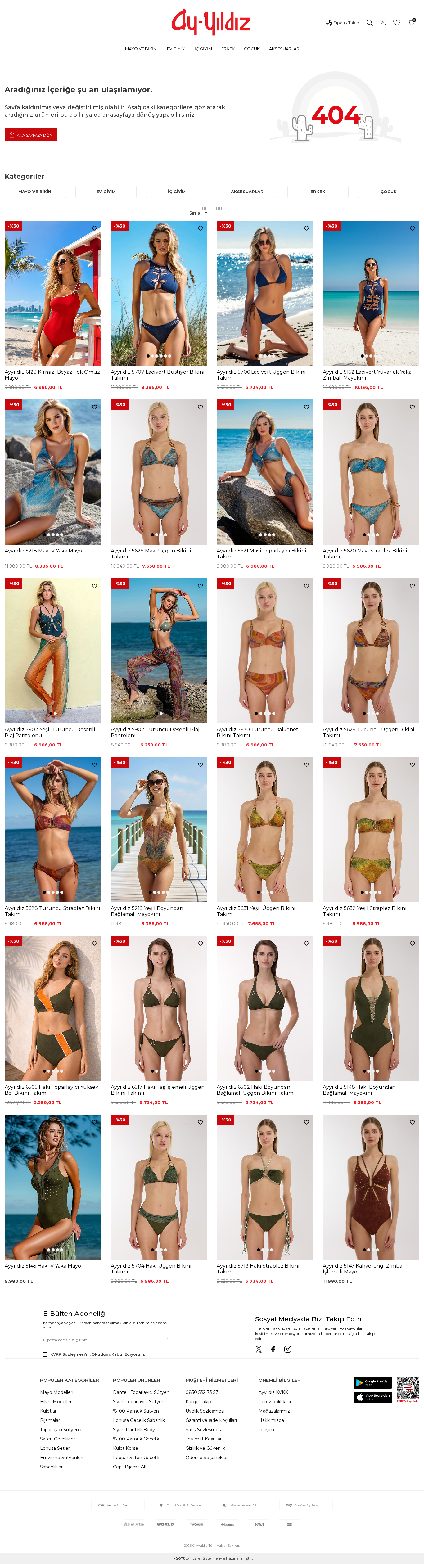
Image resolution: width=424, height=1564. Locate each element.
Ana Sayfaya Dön (34, 135)
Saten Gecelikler (57, 1439)
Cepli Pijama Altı (130, 1467)
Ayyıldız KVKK (273, 1392)
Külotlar (48, 1411)
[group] (53, 293)
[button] (48, 356)
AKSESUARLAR (284, 48)
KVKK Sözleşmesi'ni (70, 1354)
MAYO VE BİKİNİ (141, 48)
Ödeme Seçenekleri (207, 1457)
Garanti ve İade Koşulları (211, 1420)
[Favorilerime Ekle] (94, 228)
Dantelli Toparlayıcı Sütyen (141, 1392)
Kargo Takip (198, 1401)
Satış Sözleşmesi (204, 1429)
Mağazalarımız (274, 1411)
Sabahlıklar (51, 1467)
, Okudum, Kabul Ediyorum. (97, 1354)
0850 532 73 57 (202, 1392)
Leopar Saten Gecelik (136, 1457)
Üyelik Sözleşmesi (205, 1411)
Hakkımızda (271, 1420)
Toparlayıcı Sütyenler (62, 1429)
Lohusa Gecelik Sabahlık (139, 1420)
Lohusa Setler (55, 1448)
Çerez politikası (275, 1401)
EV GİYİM (176, 48)
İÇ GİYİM (203, 48)
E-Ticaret (194, 1558)
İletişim (266, 1429)
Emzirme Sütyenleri (61, 1457)
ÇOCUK (252, 48)
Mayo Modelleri (56, 1392)
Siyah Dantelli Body (134, 1429)
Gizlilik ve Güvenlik (205, 1448)
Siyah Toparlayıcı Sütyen (139, 1401)
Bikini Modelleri (56, 1401)
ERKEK (228, 48)
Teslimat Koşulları (204, 1439)
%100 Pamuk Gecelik (136, 1439)
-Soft (178, 1558)
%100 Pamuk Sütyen (136, 1411)
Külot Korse (125, 1448)
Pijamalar (50, 1420)
